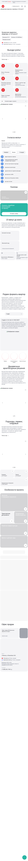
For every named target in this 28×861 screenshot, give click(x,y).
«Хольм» (9, 1)
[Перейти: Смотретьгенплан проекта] (25, 192)
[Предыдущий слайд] (2, 118)
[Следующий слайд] (25, 118)
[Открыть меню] (25, 6)
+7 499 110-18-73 (15, 6)
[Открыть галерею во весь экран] (25, 106)
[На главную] (3, 6)
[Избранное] (22, 6)
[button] (24, 857)
